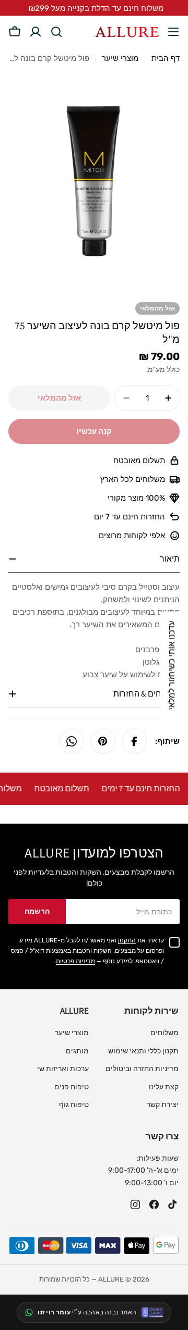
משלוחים (164, 1032)
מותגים (77, 1051)
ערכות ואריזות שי (63, 1068)
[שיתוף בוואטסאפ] (71, 741)
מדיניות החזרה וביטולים (142, 1068)
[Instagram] (135, 1204)
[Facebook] (154, 1204)
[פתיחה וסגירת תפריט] (173, 32)
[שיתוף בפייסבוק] (134, 741)
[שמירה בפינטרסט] (102, 741)
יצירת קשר (163, 1104)
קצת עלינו (164, 1087)
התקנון (127, 940)
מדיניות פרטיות (75, 961)
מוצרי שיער (120, 58)
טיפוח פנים (71, 1087)
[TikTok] (173, 1204)
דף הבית (165, 58)
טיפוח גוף (74, 1104)
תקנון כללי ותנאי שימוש (143, 1051)
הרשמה (37, 911)
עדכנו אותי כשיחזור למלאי (171, 665)
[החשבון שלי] (35, 32)
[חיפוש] (56, 32)
